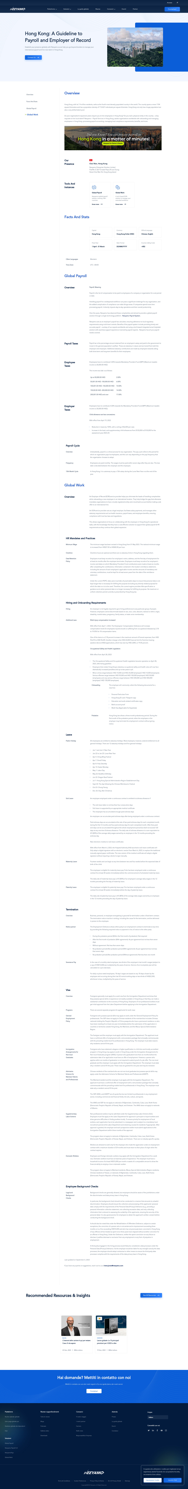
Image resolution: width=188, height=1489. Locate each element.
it (177, 2)
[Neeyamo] (18, 8)
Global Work (9, 1457)
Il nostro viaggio (81, 1417)
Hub (6, 1431)
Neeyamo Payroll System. (131, 316)
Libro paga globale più (12, 1421)
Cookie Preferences (80, 1481)
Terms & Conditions (64, 1481)
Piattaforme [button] (51, 9)
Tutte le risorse (45, 1417)
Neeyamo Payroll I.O (11, 1448)
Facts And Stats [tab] (31, 101)
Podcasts (43, 1426)
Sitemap (127, 1481)
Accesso (169, 2)
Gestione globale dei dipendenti (15, 1426)
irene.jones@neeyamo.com (113, 1266)
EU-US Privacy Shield (114, 1481)
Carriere (78, 1426)
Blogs (42, 1421)
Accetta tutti (172, 1480)
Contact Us (32, 57)
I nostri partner (80, 1421)
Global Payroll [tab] (31, 108)
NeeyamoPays (9, 1452)
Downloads (44, 1435)
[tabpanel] (76, 1335)
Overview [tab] (29, 94)
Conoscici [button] (110, 9)
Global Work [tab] (32, 115)
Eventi (124, 9)
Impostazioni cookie (152, 1480)
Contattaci (172, 9)
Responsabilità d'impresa (84, 1435)
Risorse (98, 9)
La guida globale (83, 9)
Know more (95, 204)
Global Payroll (9, 1443)
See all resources (149, 1295)
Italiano (151, 1417)
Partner (135, 9)
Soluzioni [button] (66, 9)
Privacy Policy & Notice (97, 1481)
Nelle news (79, 1431)
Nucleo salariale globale (12, 1417)
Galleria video (45, 1431)
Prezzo (114, 1417)
